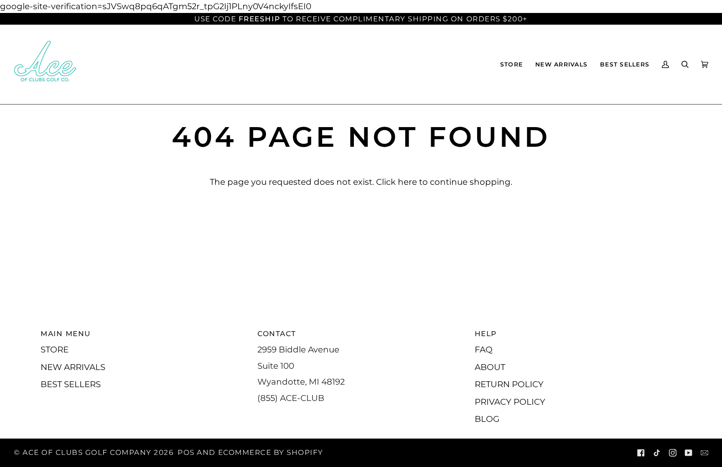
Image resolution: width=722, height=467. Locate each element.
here (407, 181)
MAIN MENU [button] (66, 333)
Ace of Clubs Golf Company (87, 452)
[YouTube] (688, 453)
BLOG (487, 418)
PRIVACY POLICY (510, 401)
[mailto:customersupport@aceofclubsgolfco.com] (704, 453)
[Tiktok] (657, 453)
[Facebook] (641, 453)
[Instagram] (672, 453)
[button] (511, 64)
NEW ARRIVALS (73, 367)
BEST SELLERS (71, 384)
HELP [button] (486, 333)
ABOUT (490, 367)
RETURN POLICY (509, 384)
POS (186, 452)
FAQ (484, 349)
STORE (55, 349)
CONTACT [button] (276, 333)
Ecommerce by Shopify (270, 452)
